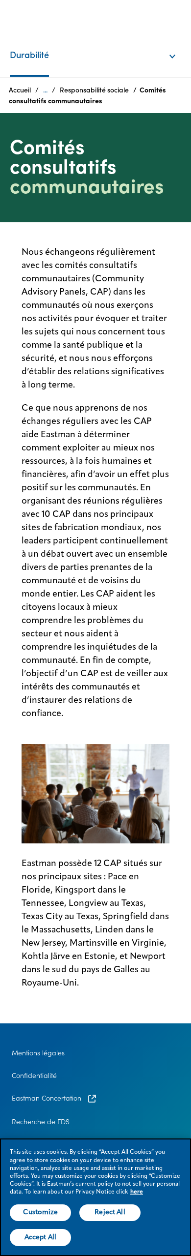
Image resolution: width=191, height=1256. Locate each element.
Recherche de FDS (41, 1121)
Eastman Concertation (47, 1098)
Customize (40, 1212)
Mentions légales (38, 1052)
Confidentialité (34, 1075)
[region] (95, 1197)
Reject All (110, 1212)
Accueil (20, 90)
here (136, 1192)
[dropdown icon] (179, 46)
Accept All (40, 1237)
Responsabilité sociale (94, 90)
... (45, 90)
